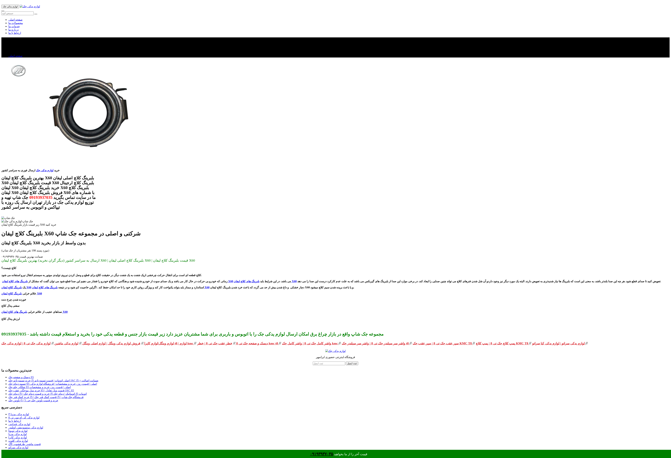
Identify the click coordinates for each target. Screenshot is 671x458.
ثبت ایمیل (352, 363)
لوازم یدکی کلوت (18, 440)
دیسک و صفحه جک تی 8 (251, 343)
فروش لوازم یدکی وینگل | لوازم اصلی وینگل (110, 343)
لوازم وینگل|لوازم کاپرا (158, 343)
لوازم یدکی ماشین (66, 343)
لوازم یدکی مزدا (17, 434)
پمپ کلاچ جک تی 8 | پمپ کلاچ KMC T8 (502, 343)
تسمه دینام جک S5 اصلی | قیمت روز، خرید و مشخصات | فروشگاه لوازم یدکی (52, 383)
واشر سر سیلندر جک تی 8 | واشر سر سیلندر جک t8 (376, 343)
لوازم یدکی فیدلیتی (19, 424)
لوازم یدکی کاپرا (17, 437)
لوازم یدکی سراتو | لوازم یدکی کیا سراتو (559, 343)
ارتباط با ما (14, 32)
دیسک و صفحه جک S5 (21, 377)
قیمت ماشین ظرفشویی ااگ (24, 444)
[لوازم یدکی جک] (30, 6)
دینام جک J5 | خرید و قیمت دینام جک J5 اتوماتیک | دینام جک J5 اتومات (47, 393)
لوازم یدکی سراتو (18, 447)
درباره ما (13, 29)
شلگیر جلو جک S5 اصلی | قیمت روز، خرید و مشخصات (39, 387)
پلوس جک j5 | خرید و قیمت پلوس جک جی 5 (33, 400)
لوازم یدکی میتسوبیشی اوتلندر (25, 427)
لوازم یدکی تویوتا (17, 430)
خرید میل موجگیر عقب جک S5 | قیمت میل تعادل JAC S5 (41, 390)
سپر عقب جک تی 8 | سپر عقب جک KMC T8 (443, 343)
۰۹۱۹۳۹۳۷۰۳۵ (321, 454)
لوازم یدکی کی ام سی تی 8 (23, 417)
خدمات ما (14, 26)
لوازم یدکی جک (44, 170)
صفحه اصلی (15, 19)
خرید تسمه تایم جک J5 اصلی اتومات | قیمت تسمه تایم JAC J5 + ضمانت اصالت (53, 380)
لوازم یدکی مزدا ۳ (18, 414)
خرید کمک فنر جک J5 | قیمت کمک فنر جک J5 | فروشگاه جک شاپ (46, 397)
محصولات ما (15, 22)
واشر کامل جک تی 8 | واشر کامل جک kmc (310, 343)
